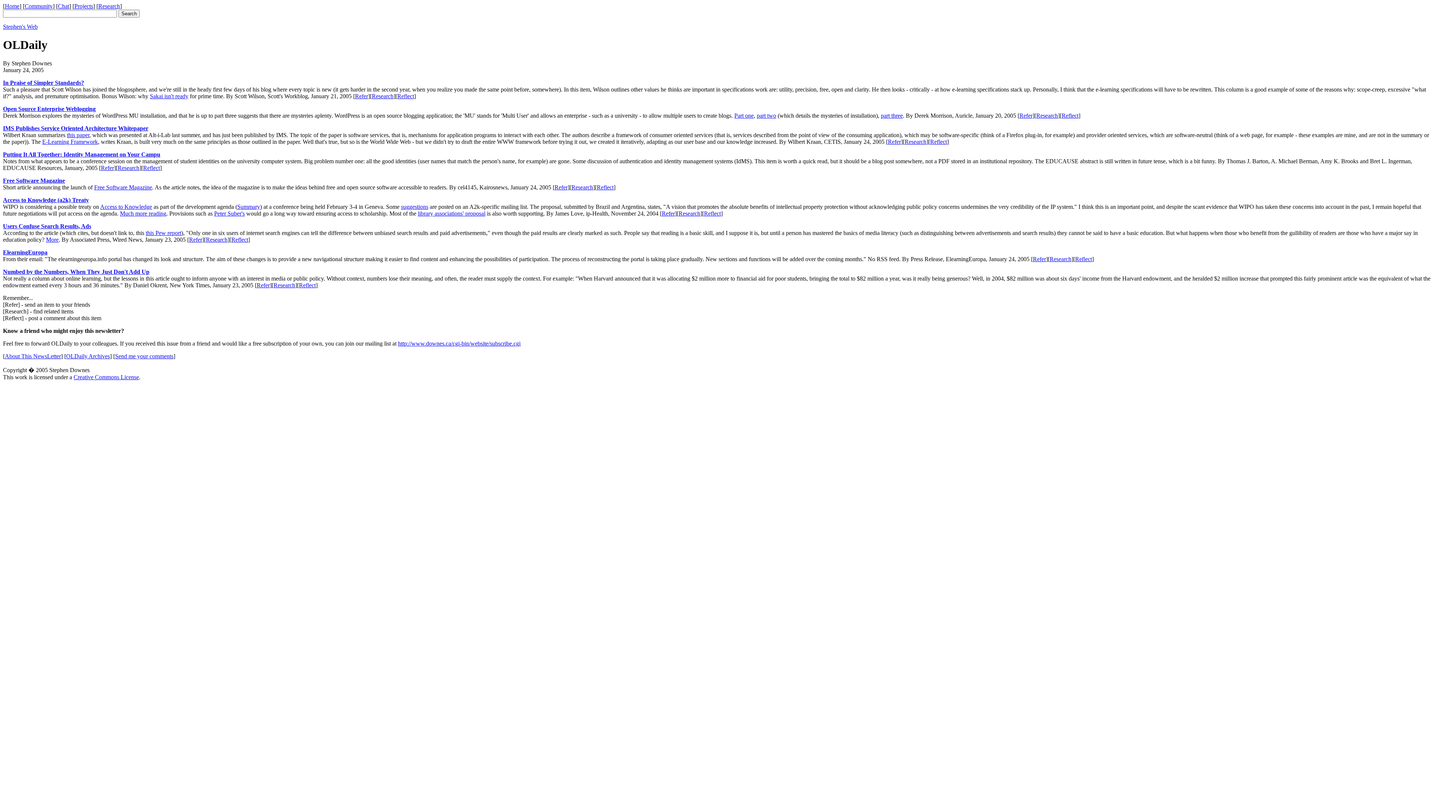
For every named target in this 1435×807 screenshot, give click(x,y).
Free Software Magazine (34, 180)
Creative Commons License (106, 377)
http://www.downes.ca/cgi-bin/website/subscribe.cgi (459, 343)
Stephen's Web (20, 27)
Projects (83, 6)
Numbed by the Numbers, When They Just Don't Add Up (76, 272)
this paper (78, 135)
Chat (63, 6)
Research (109, 6)
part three (892, 115)
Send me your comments (144, 356)
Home (12, 6)
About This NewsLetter (33, 356)
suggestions (414, 207)
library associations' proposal (451, 213)
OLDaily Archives (88, 356)
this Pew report (163, 233)
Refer (361, 96)
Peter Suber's (229, 213)
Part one (744, 115)
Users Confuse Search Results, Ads (47, 226)
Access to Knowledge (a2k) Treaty (46, 200)
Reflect (405, 96)
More (52, 239)
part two (766, 115)
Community (39, 6)
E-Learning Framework (70, 142)
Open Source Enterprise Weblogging (49, 109)
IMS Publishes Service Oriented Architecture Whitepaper (75, 128)
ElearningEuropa (25, 252)
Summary (248, 207)
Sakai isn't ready (169, 96)
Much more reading (143, 213)
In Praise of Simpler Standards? (43, 83)
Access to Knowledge (126, 207)
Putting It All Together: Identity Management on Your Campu (81, 154)
